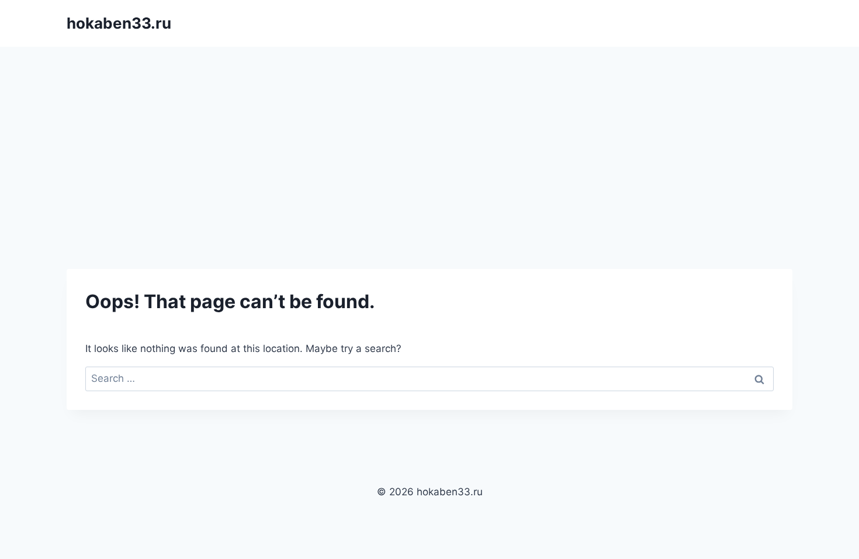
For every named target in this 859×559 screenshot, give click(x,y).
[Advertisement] (429, 134)
